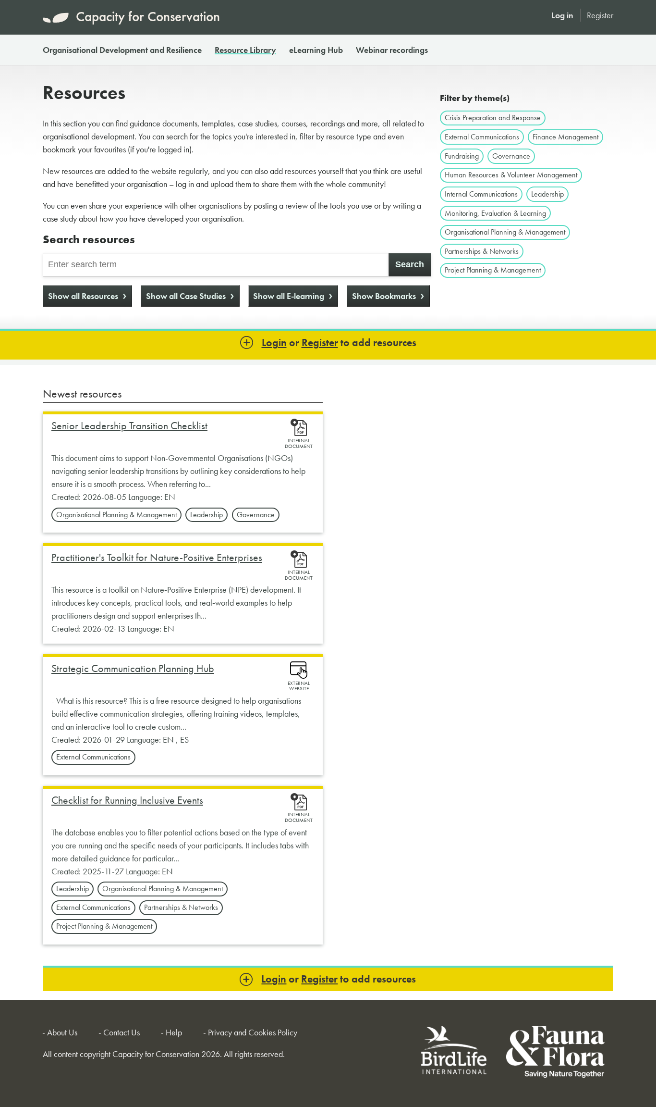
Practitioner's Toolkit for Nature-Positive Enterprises (156, 557)
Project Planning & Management (493, 270)
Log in (562, 15)
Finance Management (565, 137)
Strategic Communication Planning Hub (132, 668)
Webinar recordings (392, 49)
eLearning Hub (316, 49)
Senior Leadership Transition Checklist (129, 426)
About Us (62, 1032)
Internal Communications (481, 194)
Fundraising (462, 156)
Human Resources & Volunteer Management (511, 175)
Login (274, 342)
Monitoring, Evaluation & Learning (495, 213)
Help (174, 1032)
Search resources (89, 239)
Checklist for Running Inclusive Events (127, 800)
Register (600, 15)
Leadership (547, 194)
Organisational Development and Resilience (122, 49)
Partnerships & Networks (482, 251)
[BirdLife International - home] (454, 1053)
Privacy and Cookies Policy (252, 1032)
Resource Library (245, 49)
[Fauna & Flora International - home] (555, 1053)
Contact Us (121, 1032)
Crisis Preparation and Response (493, 117)
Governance (511, 156)
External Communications (482, 137)
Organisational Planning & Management (505, 232)
